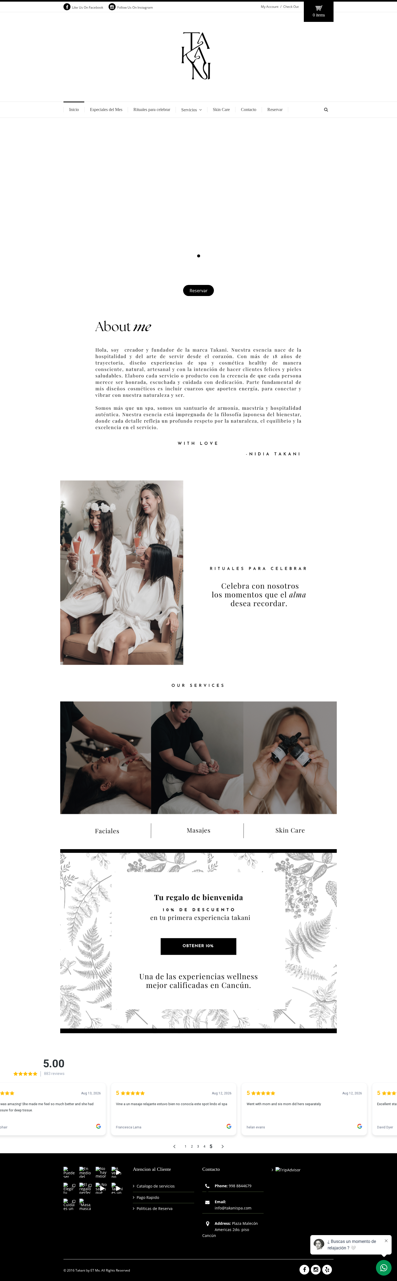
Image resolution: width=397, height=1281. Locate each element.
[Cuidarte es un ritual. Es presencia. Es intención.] (69, 1204)
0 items (319, 15)
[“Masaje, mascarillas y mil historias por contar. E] (84, 1204)
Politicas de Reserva (155, 1208)
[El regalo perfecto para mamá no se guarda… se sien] (84, 1188)
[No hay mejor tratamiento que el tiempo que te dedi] (101, 1172)
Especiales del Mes (106, 109)
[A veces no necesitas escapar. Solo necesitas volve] (117, 1172)
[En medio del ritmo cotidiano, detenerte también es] (84, 1172)
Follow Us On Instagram (135, 7)
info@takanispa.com (233, 1208)
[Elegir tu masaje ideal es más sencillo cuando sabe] (69, 1188)
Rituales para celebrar (151, 109)
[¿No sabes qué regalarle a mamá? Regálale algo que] (101, 1188)
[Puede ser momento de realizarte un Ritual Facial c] (69, 1172)
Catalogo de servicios (156, 1186)
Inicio (74, 109)
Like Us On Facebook (87, 7)
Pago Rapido (148, 1197)
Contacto (248, 109)
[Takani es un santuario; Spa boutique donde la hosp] (117, 1188)
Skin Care (221, 109)
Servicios (189, 109)
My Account (269, 6)
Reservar (274, 109)
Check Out (291, 6)
